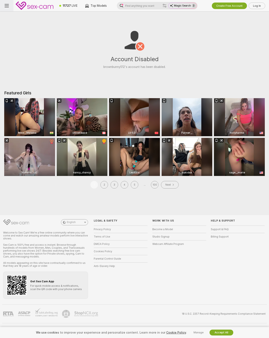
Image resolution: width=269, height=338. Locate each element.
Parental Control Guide (107, 258)
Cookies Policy (103, 251)
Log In (257, 5)
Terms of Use (102, 236)
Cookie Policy (176, 332)
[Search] (164, 6)
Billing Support (220, 236)
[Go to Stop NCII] (86, 313)
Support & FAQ (220, 229)
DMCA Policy (102, 244)
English (71, 222)
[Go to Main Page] (34, 5)
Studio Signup (161, 236)
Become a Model (162, 229)
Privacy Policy (102, 229)
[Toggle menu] (6, 5)
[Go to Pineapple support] (66, 314)
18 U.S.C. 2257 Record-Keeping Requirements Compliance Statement (224, 313)
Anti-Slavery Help (104, 266)
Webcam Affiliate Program (168, 244)
